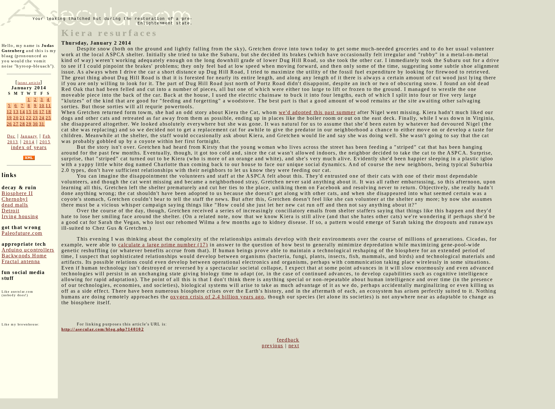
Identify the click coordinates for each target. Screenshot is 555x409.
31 (42, 123)
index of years (29, 147)
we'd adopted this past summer (317, 112)
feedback (288, 339)
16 (35, 111)
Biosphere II (17, 193)
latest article (29, 82)
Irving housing (20, 216)
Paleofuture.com (22, 233)
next (293, 345)
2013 (12, 141)
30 (35, 123)
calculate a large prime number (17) (163, 244)
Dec (11, 136)
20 (16, 117)
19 (9, 117)
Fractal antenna (21, 261)
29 (28, 123)
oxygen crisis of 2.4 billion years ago (217, 296)
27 (16, 123)
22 (28, 117)
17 (42, 111)
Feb (47, 136)
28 (22, 123)
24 (42, 117)
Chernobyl (15, 199)
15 (28, 111)
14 (22, 111)
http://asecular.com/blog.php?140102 (102, 329)
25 (48, 117)
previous (272, 345)
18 (48, 111)
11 (48, 105)
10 (42, 105)
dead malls (15, 205)
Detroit (10, 210)
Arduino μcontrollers (28, 250)
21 (22, 117)
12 (9, 111)
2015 (45, 141)
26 (9, 123)
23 (35, 117)
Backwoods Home (24, 255)
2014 (28, 141)
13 (16, 111)
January (29, 136)
